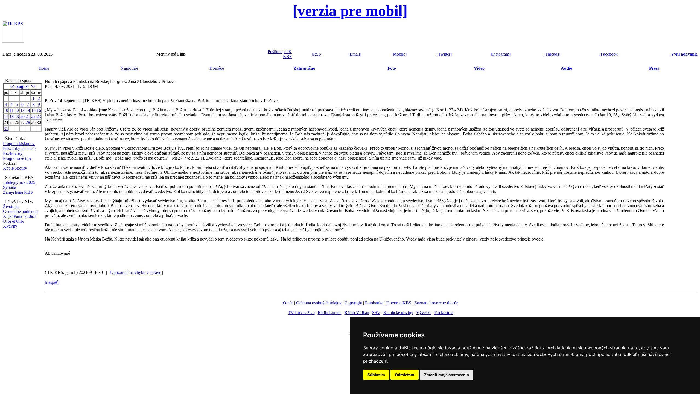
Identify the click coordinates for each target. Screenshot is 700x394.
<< (11, 86)
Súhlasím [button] (376, 374)
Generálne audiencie (20, 211)
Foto (391, 68)
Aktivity (10, 226)
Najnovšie (129, 68)
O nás (288, 302)
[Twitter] (444, 54)
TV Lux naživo (301, 312)
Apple (8, 168)
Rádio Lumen (330, 312)
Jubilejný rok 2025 (19, 182)
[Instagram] (501, 54)
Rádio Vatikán (357, 312)
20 (22, 116)
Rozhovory (12, 153)
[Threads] (552, 54)
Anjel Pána (12, 216)
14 (28, 110)
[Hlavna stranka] (13, 41)
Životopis (11, 206)
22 (33, 116)
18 (11, 116)
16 (39, 110)
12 (17, 110)
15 (33, 110)
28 (28, 122)
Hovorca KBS (398, 302)
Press (654, 68)
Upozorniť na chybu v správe (135, 272)
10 (6, 110)
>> (33, 86)
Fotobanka (374, 302)
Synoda (9, 187)
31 (6, 128)
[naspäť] (52, 282)
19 (17, 116)
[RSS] (317, 54)
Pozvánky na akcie (19, 148)
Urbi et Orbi (13, 221)
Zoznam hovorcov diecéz (436, 302)
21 (28, 116)
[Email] (354, 54)
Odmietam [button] (404, 374)
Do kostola (443, 312)
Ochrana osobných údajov (319, 302)
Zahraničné (304, 68)
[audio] (29, 216)
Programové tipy (17, 158)
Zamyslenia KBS (18, 192)
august (22, 86)
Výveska (423, 312)
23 (39, 116)
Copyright (353, 302)
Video (479, 68)
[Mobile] (399, 54)
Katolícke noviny (398, 312)
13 (22, 110)
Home (44, 68)
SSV (376, 312)
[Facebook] (609, 54)
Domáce (216, 68)
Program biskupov (19, 143)
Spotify (20, 168)
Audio (566, 68)
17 (6, 116)
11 (12, 110)
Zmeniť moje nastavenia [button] (446, 374)
